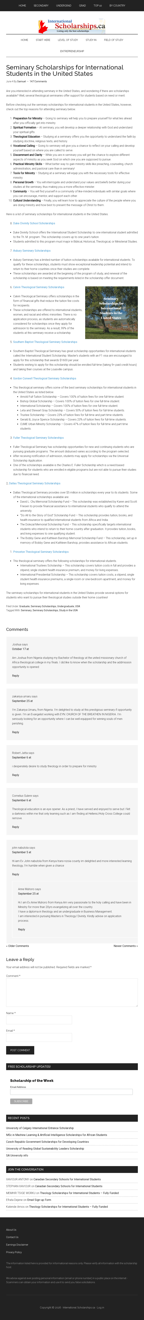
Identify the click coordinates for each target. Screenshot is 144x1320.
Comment (13, 976)
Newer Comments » (126, 946)
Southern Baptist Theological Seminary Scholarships (45, 342)
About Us (11, 1229)
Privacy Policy (14, 1252)
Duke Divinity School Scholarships (34, 223)
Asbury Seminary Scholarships (32, 250)
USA (77, 606)
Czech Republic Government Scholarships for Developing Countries (47, 1141)
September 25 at (22, 701)
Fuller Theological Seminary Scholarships (38, 437)
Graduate (24, 606)
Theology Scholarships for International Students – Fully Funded (79, 1193)
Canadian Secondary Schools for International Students (67, 1179)
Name (11, 1013)
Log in (100, 1307)
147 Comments (38, 81)
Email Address (18, 1087)
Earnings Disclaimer (17, 1244)
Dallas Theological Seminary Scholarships (34, 483)
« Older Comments (17, 946)
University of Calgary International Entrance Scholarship (40, 1128)
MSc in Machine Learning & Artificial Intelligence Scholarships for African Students (56, 1135)
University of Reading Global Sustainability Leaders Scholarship (45, 1148)
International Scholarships (72, 26)
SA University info (17, 1155)
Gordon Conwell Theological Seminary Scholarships (44, 378)
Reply (15, 675)
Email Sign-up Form (39, 1200)
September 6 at (21, 757)
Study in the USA (68, 610)
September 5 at (21, 852)
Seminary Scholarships (43, 606)
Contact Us (12, 1237)
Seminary (26, 610)
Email (10, 1030)
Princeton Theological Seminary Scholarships (41, 551)
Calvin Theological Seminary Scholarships (38, 287)
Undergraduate (65, 606)
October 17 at (20, 649)
